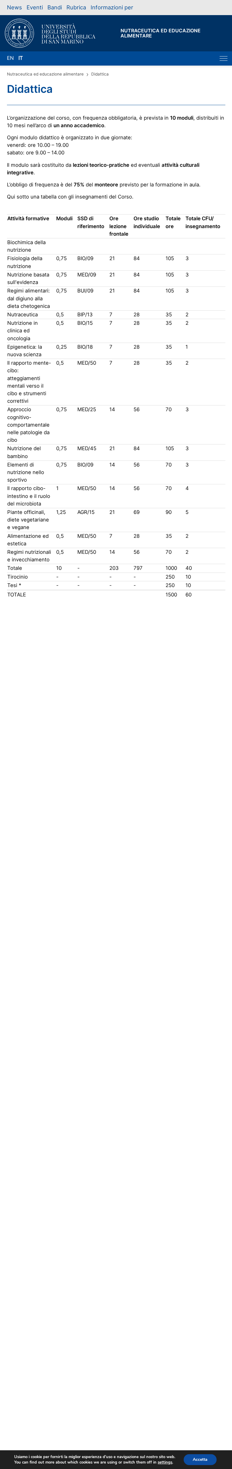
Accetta (200, 1459)
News (14, 7)
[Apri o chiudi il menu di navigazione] (223, 58)
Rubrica (76, 7)
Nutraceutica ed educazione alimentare (45, 74)
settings (165, 1462)
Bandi (54, 7)
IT (20, 58)
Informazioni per (112, 7)
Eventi (35, 7)
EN (10, 58)
